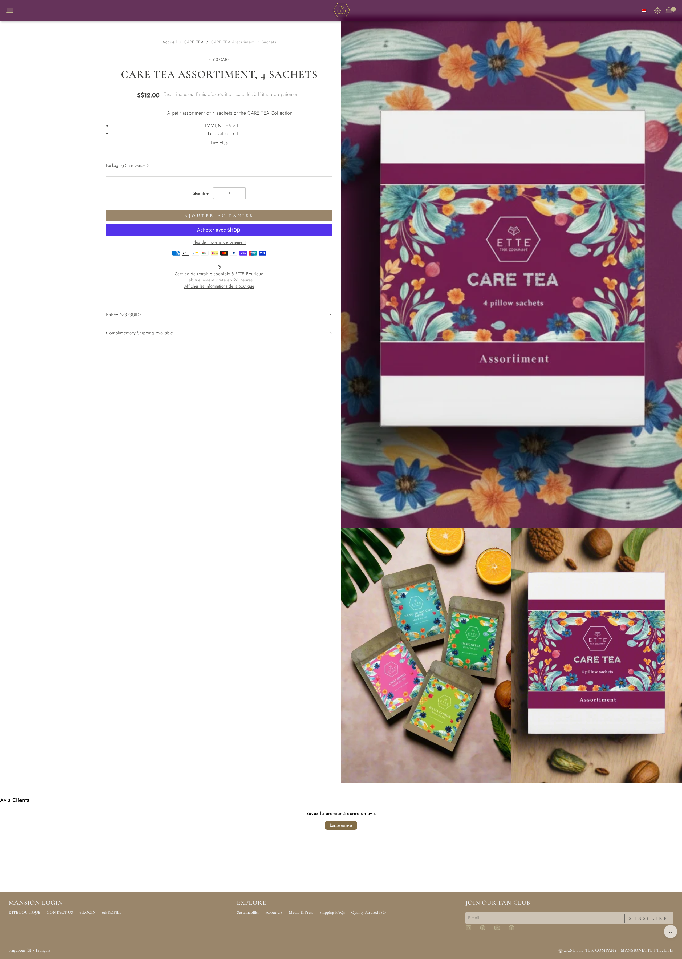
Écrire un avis (341, 825)
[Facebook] (486, 930)
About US (274, 912)
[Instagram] (471, 930)
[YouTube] (500, 930)
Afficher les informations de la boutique (219, 286)
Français (43, 950)
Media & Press (301, 912)
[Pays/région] (644, 10)
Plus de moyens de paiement (219, 242)
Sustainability (248, 912)
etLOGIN (87, 912)
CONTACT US (60, 912)
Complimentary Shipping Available (139, 332)
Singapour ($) (20, 950)
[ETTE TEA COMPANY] (341, 10)
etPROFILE (112, 912)
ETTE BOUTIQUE (24, 912)
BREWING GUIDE (124, 314)
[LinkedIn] (514, 930)
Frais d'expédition (215, 94)
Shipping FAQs (332, 912)
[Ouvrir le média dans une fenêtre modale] (511, 272)
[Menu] (11, 10)
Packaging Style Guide (125, 165)
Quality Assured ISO (368, 912)
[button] (657, 10)
